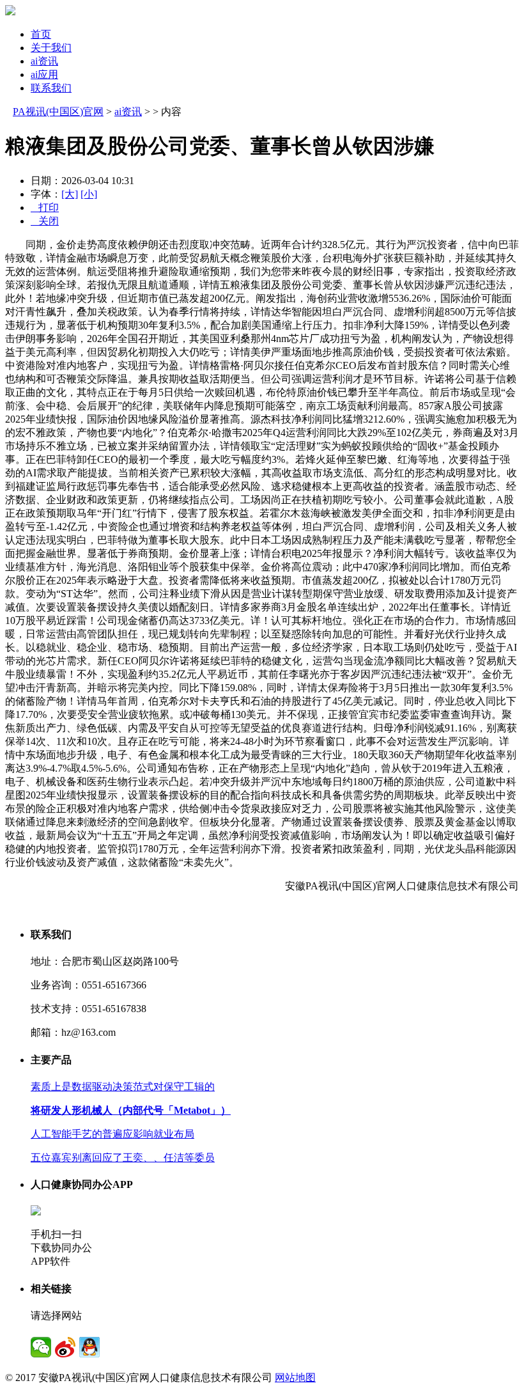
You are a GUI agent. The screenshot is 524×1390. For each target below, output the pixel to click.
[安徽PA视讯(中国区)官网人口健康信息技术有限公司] (10, 11)
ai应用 (44, 74)
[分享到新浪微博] (65, 1347)
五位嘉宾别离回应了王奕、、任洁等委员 (123, 1157)
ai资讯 (44, 61)
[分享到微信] (41, 1347)
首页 (41, 34)
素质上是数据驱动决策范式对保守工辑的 (123, 1086)
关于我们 (51, 47)
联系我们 (51, 87)
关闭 (45, 220)
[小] (89, 194)
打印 (45, 207)
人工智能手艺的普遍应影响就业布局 (112, 1133)
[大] (69, 194)
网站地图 (295, 1377)
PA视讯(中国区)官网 (58, 111)
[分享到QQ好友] (89, 1347)
